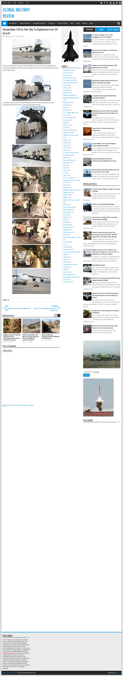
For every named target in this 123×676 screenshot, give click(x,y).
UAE (64, 269)
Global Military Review (9, 673)
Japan (65, 175)
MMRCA (66, 197)
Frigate (65, 143)
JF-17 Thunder (68, 178)
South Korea (67, 232)
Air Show (66, 75)
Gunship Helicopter (69, 153)
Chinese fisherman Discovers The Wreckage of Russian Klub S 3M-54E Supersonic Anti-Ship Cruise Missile (104, 235)
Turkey (65, 267)
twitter (101, 3)
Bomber (65, 105)
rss (110, 3)
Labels (101, 29)
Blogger (118, 673)
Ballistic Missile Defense (71, 98)
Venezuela (66, 282)
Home (4, 23)
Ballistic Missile (68, 95)
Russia (84, 23)
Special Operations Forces (72, 237)
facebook (104, 3)
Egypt (65, 122)
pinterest (120, 3)
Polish (65, 220)
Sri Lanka (66, 242)
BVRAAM (66, 110)
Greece (65, 150)
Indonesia (66, 163)
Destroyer (66, 120)
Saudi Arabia (67, 227)
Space (65, 235)
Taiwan (65, 257)
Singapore (66, 230)
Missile (20, 3)
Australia (66, 90)
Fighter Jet (66, 132)
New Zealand (67, 210)
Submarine (67, 249)
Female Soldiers (68, 130)
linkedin (113, 3)
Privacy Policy (7, 3)
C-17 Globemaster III (70, 112)
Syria (65, 254)
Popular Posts (89, 30)
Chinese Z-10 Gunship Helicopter (103, 204)
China (78, 23)
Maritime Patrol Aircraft (70, 190)
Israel (65, 170)
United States (63, 23)
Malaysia (66, 187)
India (14, 3)
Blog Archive (114, 29)
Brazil (65, 107)
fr (63, 137)
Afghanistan (10, 36)
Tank (64, 259)
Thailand (66, 262)
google (107, 3)
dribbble (116, 3)
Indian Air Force (68, 160)
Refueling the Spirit (98, 265)
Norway (65, 215)
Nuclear (65, 217)
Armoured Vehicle (69, 83)
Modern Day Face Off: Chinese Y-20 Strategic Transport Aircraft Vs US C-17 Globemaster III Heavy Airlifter (105, 252)
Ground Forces (39, 23)
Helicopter (66, 155)
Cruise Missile (68, 117)
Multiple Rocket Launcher (71, 200)
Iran (27, 3)
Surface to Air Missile (70, 252)
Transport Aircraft (19, 36)
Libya (65, 185)
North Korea (67, 212)
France (65, 140)
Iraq (64, 168)
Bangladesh (67, 102)
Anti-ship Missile (68, 80)
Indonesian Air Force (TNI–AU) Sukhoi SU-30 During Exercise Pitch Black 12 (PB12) (105, 113)
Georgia (66, 145)
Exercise (66, 125)
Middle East (67, 192)
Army (65, 85)
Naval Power (24, 23)
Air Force (66, 73)
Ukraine (65, 272)
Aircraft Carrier (68, 78)
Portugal (66, 222)
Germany (66, 148)
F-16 (64, 127)
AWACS (66, 93)
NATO (65, 205)
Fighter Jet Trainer (69, 135)
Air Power (12, 23)
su (64, 244)
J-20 (64, 173)
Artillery (65, 88)
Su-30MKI (66, 247)
